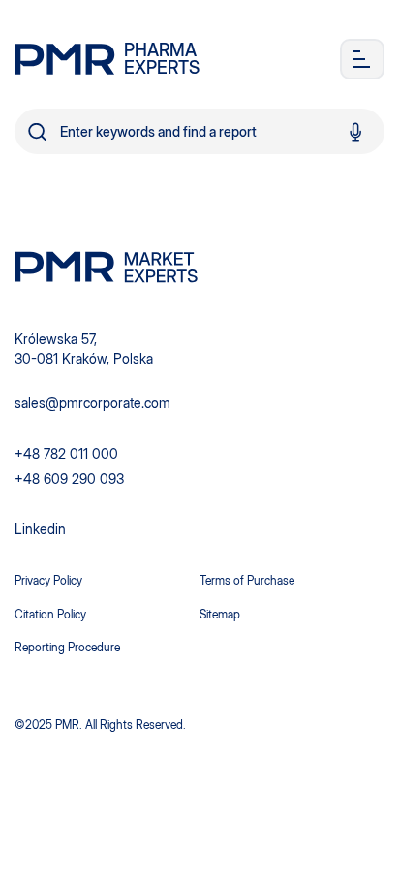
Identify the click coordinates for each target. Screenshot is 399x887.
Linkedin (40, 529)
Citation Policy (50, 614)
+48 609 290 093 (69, 478)
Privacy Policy (48, 580)
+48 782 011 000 (66, 453)
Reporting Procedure (67, 647)
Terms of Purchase (247, 580)
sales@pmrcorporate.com (92, 403)
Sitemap (220, 614)
